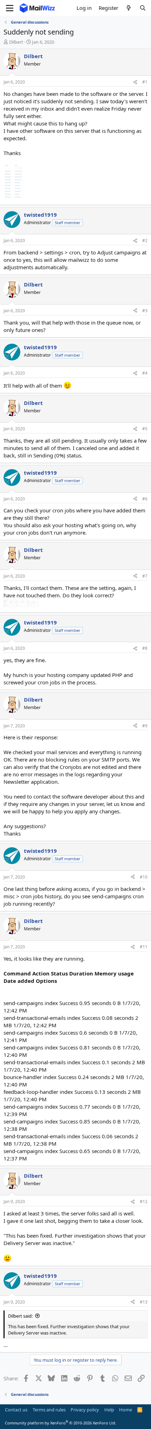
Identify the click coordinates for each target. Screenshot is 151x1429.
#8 (144, 648)
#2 (144, 241)
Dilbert (16, 42)
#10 (143, 877)
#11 (143, 947)
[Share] (135, 82)
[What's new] (129, 7)
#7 (144, 576)
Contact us (16, 1409)
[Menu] (9, 8)
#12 (143, 1202)
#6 (144, 499)
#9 (144, 726)
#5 (144, 429)
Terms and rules (49, 1409)
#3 (144, 311)
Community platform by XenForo (60, 1422)
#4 (144, 373)
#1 (144, 82)
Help (109, 1409)
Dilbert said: (20, 1316)
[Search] (143, 7)
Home (125, 1409)
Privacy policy (85, 1409)
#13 (143, 1302)
